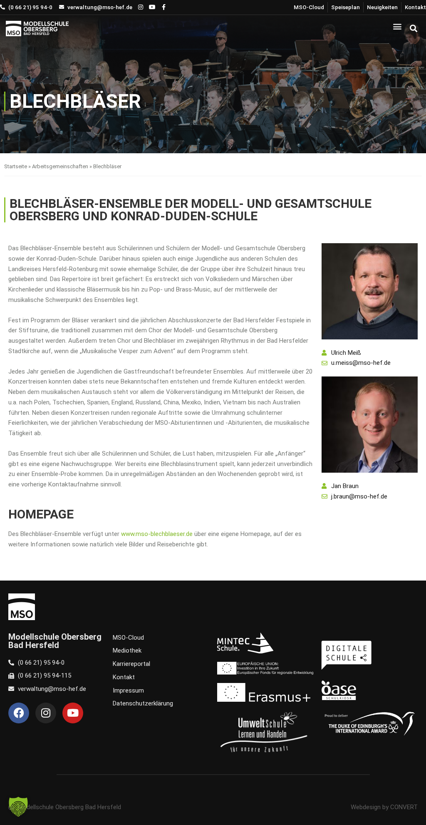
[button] (397, 26)
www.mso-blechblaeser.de (157, 534)
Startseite (15, 166)
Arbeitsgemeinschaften (60, 166)
